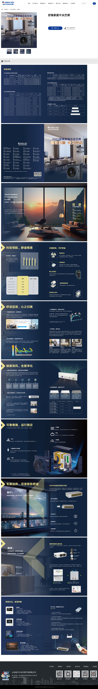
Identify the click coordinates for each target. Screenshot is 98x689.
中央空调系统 (13, 9)
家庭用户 (42, 3)
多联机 (18, 9)
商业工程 (58, 3)
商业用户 (50, 3)
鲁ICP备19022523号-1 (59, 686)
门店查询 (72, 3)
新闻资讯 (65, 3)
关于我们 (34, 3)
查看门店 (56, 28)
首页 (29, 3)
